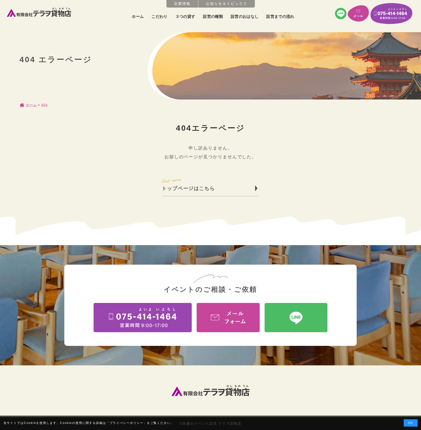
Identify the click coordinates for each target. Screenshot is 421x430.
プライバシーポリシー (127, 423)
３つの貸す (185, 16)
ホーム (138, 16)
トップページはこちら (188, 188)
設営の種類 (213, 16)
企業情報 (182, 3)
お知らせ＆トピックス (226, 3)
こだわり (159, 16)
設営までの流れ (280, 16)
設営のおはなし (244, 16)
